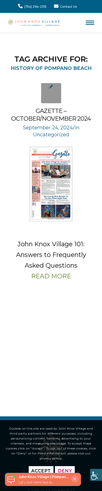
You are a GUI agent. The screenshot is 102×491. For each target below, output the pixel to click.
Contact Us (68, 6)
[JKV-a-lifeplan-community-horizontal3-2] (34, 23)
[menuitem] (87, 23)
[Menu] (87, 23)
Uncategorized (51, 135)
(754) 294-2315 (35, 6)
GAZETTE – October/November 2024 (51, 114)
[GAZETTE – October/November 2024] (51, 93)
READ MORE (51, 276)
